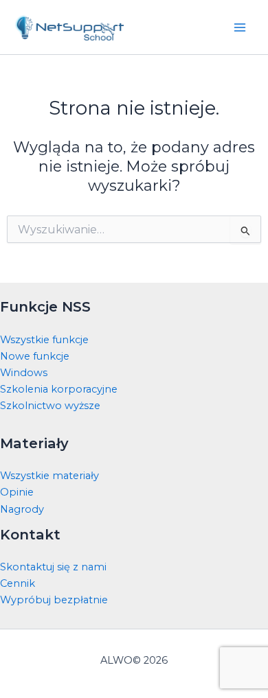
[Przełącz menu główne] (239, 27)
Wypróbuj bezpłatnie (54, 600)
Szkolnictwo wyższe (50, 405)
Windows (23, 373)
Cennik (17, 583)
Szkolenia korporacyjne (59, 389)
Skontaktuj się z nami (53, 567)
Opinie (17, 492)
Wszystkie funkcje (44, 340)
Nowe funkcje (34, 356)
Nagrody (22, 509)
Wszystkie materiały (49, 475)
